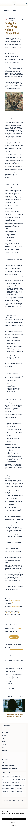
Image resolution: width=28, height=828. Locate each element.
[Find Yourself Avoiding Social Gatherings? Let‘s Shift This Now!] (14, 705)
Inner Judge (8, 677)
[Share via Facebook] (5, 688)
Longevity (12, 791)
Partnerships (5, 800)
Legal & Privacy (12, 800)
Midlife (23, 779)
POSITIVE (4, 729)
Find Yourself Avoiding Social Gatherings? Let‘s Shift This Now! (14, 715)
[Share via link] (17, 688)
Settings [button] (14, 825)
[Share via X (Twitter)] (9, 688)
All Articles (6, 10)
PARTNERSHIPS (5, 759)
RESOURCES (4, 762)
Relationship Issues (17, 674)
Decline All (13, 822)
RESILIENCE (4, 750)
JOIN (3, 756)
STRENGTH (4, 741)
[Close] (26, 811)
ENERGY (3, 747)
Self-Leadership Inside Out (18, 785)
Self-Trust (8, 674)
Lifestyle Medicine (6, 779)
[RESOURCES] (24, 762)
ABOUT (3, 753)
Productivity (19, 668)
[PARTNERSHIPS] (24, 759)
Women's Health (5, 782)
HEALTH (3, 738)
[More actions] (22, 19)
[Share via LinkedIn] (13, 688)
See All (21, 696)
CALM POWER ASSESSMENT (8, 765)
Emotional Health (5, 776)
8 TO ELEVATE (5, 791)
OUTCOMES (4, 735)
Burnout (12, 788)
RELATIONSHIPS (8, 681)
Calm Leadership (10, 668)
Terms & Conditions (21, 800)
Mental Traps (19, 791)
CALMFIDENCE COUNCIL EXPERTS (10, 768)
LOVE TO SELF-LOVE (9, 683)
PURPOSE (4, 744)
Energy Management (6, 785)
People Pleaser (17, 677)
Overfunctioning (5, 788)
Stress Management (16, 776)
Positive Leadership (10, 671)
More (14, 10)
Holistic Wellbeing (16, 779)
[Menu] (26, 3)
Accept (14, 819)
